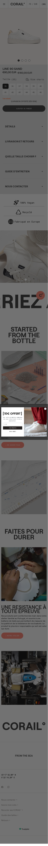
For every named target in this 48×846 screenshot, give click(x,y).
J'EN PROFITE (12, 428)
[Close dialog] (45, 409)
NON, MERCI (12, 431)
